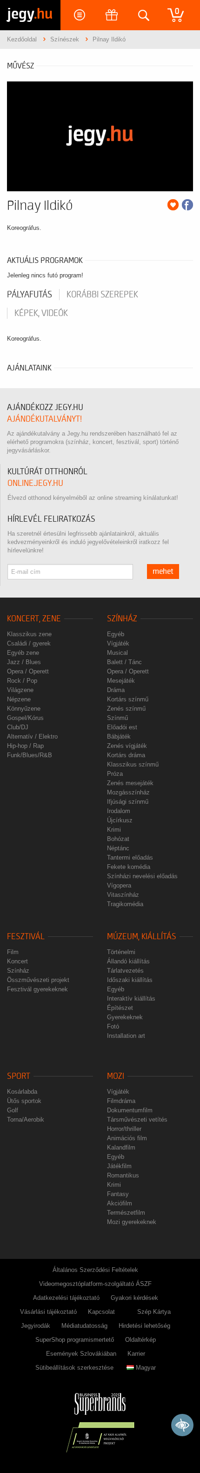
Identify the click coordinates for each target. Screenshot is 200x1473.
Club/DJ (17, 727)
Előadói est (122, 727)
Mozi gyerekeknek (131, 1221)
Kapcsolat (101, 1311)
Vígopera (119, 885)
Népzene (19, 699)
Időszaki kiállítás (130, 979)
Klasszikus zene (29, 634)
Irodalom (118, 810)
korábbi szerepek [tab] (102, 294)
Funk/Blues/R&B (29, 755)
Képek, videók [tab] (41, 313)
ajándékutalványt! (44, 419)
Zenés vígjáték (127, 745)
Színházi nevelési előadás (142, 876)
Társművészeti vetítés (137, 1119)
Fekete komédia (128, 866)
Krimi (114, 829)
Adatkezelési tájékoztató (66, 1297)
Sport (18, 1076)
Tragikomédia (125, 904)
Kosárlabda (22, 1091)
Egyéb (115, 634)
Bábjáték (119, 736)
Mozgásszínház (128, 792)
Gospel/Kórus (25, 717)
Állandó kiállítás (128, 961)
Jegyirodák (35, 1325)
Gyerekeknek (125, 1017)
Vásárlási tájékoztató (48, 1311)
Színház (122, 619)
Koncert (17, 961)
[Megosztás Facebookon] (187, 204)
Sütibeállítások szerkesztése (74, 1367)
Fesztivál (26, 937)
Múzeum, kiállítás (141, 937)
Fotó (113, 1026)
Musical (117, 652)
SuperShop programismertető (74, 1339)
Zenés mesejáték (130, 783)
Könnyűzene (23, 708)
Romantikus (123, 1175)
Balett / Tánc (124, 662)
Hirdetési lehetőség (144, 1325)
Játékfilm (119, 1166)
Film (13, 951)
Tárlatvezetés (125, 970)
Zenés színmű (126, 708)
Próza (115, 773)
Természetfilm (126, 1212)
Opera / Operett (28, 671)
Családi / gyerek (29, 643)
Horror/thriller (124, 1128)
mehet (163, 571)
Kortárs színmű (127, 699)
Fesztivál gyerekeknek (37, 989)
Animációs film (127, 1138)
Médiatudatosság (84, 1325)
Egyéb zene (23, 652)
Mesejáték (121, 680)
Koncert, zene (34, 619)
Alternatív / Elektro (32, 736)
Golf (12, 1110)
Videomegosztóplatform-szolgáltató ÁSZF (95, 1283)
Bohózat (118, 838)
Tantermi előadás (130, 857)
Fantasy (118, 1194)
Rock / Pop (22, 680)
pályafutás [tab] (29, 294)
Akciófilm (119, 1203)
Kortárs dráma (126, 755)
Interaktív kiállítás (131, 998)
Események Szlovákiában (81, 1353)
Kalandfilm (121, 1147)
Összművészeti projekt (38, 979)
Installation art (126, 1035)
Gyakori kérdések (134, 1297)
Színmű (117, 717)
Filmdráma (121, 1100)
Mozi (115, 1076)
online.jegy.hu (35, 483)
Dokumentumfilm (130, 1110)
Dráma (116, 689)
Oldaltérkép (140, 1339)
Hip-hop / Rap (25, 745)
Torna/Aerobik (25, 1119)
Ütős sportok (24, 1100)
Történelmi (121, 951)
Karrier (136, 1353)
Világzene (20, 689)
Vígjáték (118, 643)
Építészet (120, 1007)
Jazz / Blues (24, 662)
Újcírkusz (120, 820)
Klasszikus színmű (133, 764)
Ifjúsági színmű (127, 801)
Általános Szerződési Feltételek (95, 1269)
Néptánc (118, 848)
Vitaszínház (123, 894)
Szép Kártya (154, 1311)
